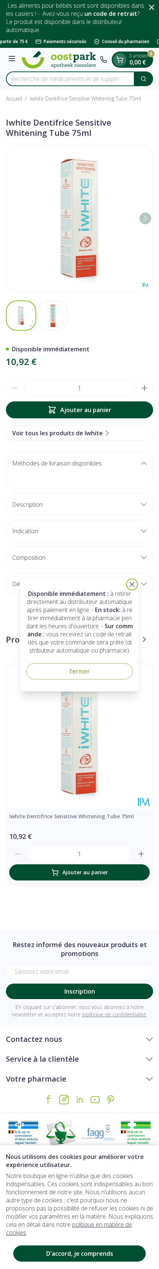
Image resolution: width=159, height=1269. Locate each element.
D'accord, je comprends (79, 1253)
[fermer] (132, 584)
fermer (80, 671)
